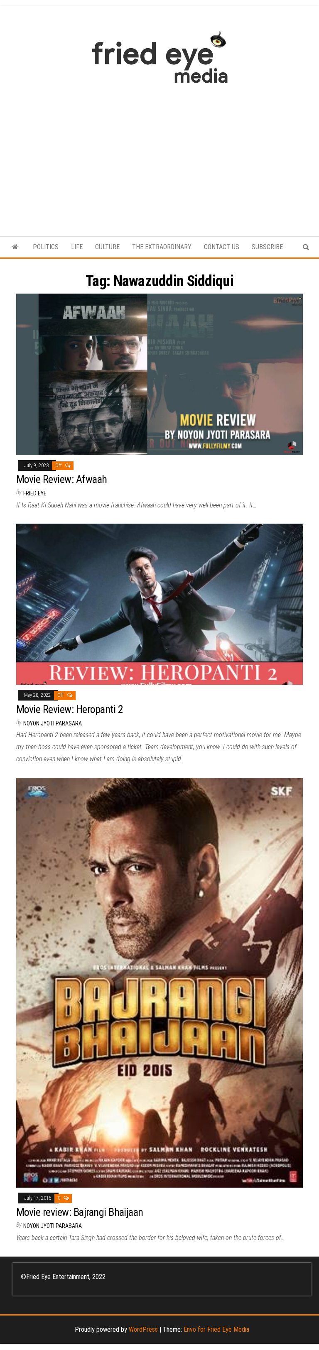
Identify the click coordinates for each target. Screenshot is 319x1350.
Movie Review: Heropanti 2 (69, 709)
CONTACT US (221, 247)
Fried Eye (35, 493)
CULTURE (107, 247)
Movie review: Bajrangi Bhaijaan (79, 1212)
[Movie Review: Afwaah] (159, 374)
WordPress (143, 1329)
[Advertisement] (159, 156)
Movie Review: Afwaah (61, 479)
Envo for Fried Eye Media (216, 1329)
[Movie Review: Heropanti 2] (159, 604)
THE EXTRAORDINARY (161, 247)
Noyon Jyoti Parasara (52, 723)
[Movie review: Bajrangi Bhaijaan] (159, 982)
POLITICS (46, 247)
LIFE (77, 247)
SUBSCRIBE (267, 247)
